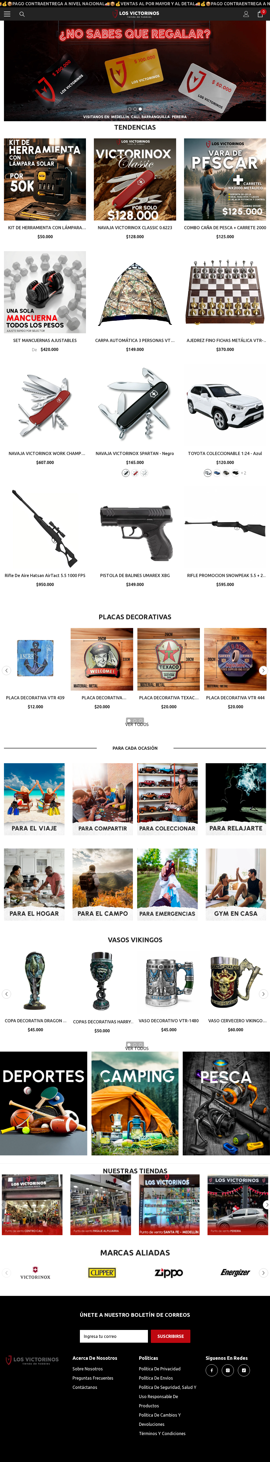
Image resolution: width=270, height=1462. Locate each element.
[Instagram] (228, 1370)
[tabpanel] (135, 71)
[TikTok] (244, 1370)
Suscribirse (170, 1336)
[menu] (7, 14)
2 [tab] (135, 109)
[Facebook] (212, 1370)
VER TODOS (137, 724)
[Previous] (6, 670)
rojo (135, 473)
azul (217, 473)
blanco (144, 473)
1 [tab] (129, 109)
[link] (100, 1204)
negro (126, 473)
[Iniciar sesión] (246, 14)
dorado (226, 473)
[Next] (263, 670)
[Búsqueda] (22, 14)
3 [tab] (140, 109)
